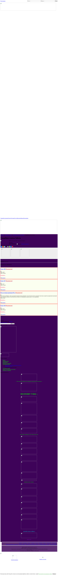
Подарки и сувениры (7, 370)
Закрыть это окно (42, 559)
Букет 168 (6, 269)
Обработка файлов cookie (44, 544)
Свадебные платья (8, 234)
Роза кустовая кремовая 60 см (11, 292)
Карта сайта (54, 542)
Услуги (15, 218)
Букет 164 (6, 305)
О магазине (6, 218)
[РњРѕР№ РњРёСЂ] (11, 246)
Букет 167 (6, 281)
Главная (2, 218)
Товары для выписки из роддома (9, 369)
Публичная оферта (53, 544)
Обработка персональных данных (32, 544)
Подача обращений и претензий (12, 544)
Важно (22, 218)
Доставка (12, 218)
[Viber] (7, 246)
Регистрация (2, 1)
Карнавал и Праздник (7, 363)
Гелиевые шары (6, 361)
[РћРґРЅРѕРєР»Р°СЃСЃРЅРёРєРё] (3, 246)
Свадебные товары (6, 368)
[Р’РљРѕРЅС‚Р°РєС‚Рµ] (1, 246)
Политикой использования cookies (45, 573)
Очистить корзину (14, 559)
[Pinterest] (12, 246)
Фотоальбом (25, 218)
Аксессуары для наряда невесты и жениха (13, 365)
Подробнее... (3, 275)
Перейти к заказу (3, 322)
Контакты (19, 218)
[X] (6, 246)
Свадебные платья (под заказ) (18, 234)
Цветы (4, 360)
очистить (11, 321)
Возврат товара (22, 544)
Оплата (9, 218)
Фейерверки (5, 362)
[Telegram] (4, 246)
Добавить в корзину (25, 243)
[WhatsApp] (9, 246)
